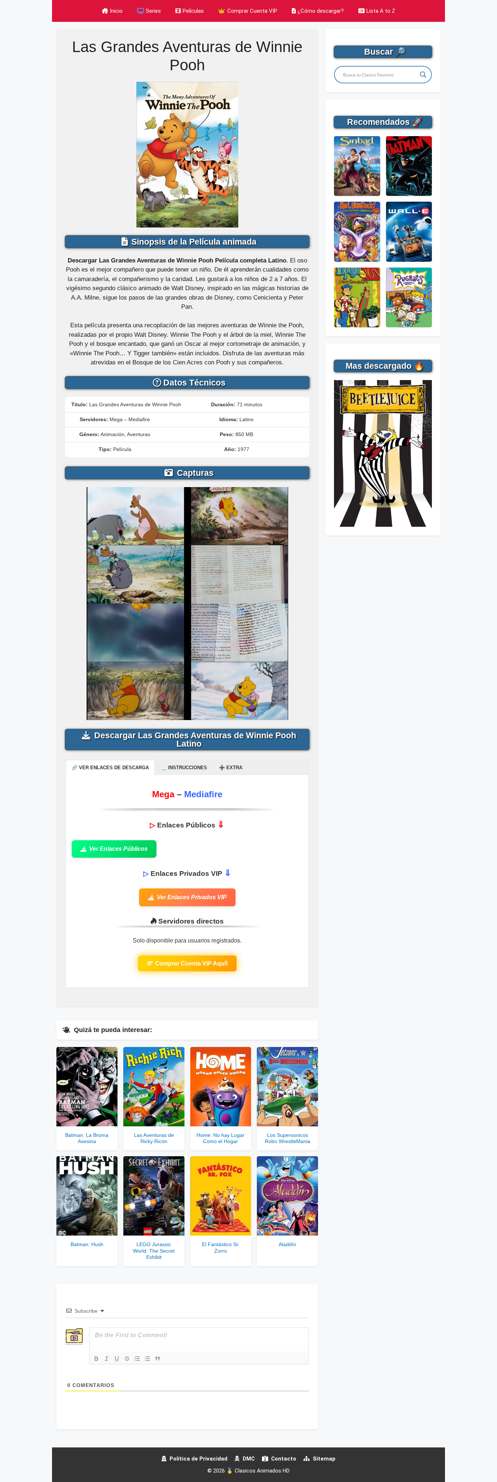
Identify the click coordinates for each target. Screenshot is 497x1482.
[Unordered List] (147, 1358)
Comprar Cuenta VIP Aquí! (191, 963)
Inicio (116, 11)
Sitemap (323, 1458)
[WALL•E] (409, 231)
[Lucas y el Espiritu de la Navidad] (357, 231)
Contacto (283, 1458)
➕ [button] (230, 767)
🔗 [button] (110, 767)
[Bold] (96, 1358)
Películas (193, 11)
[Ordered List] (137, 1358)
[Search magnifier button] (423, 75)
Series (153, 11)
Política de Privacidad (197, 1458)
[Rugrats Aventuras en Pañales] (409, 297)
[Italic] (107, 1358)
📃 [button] (184, 767)
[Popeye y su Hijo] (357, 297)
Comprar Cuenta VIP (251, 11)
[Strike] (127, 1358)
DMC (248, 1458)
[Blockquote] (157, 1358)
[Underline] (117, 1358)
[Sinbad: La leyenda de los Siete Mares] (357, 166)
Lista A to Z (380, 11)
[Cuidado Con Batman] (409, 166)
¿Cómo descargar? (321, 11)
